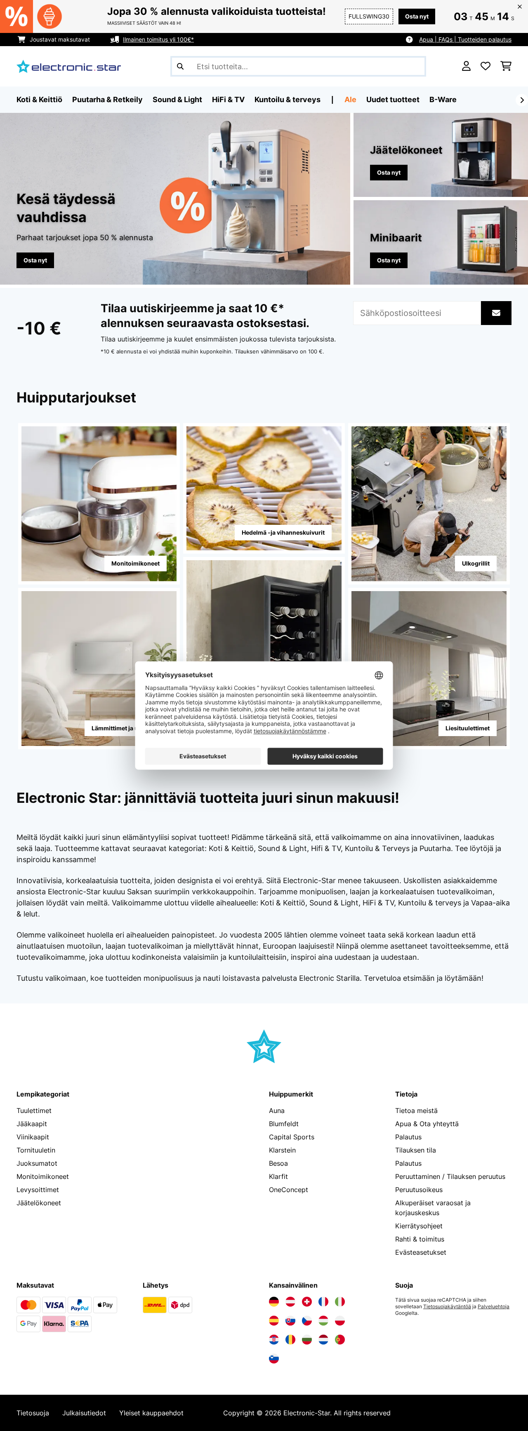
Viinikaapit (32, 1137)
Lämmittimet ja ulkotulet (126, 728)
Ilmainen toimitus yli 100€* (158, 39)
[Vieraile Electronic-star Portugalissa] (340, 1339)
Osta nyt (417, 16)
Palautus (408, 1137)
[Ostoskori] (506, 66)
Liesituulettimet (468, 728)
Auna (277, 1110)
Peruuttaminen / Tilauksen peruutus (450, 1176)
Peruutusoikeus (419, 1189)
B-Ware (443, 99)
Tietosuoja (32, 1413)
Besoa (278, 1163)
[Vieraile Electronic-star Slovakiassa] (290, 1321)
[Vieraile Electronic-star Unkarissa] (323, 1321)
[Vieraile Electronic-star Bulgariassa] (307, 1339)
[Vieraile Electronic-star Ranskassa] (323, 1302)
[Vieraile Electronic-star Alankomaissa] (323, 1339)
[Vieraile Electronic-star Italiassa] (340, 1302)
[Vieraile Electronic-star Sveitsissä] (307, 1302)
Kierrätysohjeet (419, 1226)
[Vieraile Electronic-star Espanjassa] (274, 1321)
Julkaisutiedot (84, 1413)
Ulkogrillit (476, 563)
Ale (350, 99)
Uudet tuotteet (393, 99)
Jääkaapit (31, 1124)
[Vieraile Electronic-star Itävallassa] (290, 1302)
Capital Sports (291, 1137)
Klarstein (282, 1150)
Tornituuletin (35, 1150)
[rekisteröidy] (522, 100)
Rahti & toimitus (419, 1239)
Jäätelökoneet (38, 1203)
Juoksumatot (36, 1163)
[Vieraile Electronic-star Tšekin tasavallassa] (307, 1321)
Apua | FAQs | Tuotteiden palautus (465, 39)
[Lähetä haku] (180, 66)
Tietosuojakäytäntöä (447, 1306)
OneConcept (288, 1189)
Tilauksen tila (415, 1150)
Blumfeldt (284, 1124)
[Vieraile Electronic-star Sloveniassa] (274, 1358)
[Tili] (466, 66)
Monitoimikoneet (135, 563)
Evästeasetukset (420, 1252)
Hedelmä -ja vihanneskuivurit (283, 532)
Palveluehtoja (493, 1306)
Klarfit (278, 1176)
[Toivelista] (485, 66)
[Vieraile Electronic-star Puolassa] (340, 1321)
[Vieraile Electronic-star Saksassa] (274, 1302)
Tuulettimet (34, 1110)
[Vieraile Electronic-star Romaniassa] (290, 1339)
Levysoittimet (37, 1189)
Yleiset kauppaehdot (151, 1413)
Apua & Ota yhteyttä (427, 1124)
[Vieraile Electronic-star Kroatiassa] (274, 1339)
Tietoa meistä (416, 1110)
